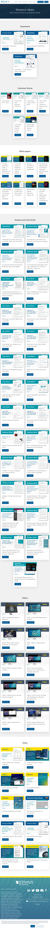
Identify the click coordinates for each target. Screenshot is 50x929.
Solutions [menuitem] (16, 1)
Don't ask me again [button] (40, 926)
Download (5, 49)
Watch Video (6, 622)
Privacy (37, 904)
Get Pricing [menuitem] (46, 1)
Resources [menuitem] (34, 1)
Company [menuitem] (30, 1)
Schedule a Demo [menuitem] (40, 1)
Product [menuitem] (20, 1)
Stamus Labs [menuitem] (25, 1)
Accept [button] (33, 926)
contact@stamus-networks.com (38, 901)
